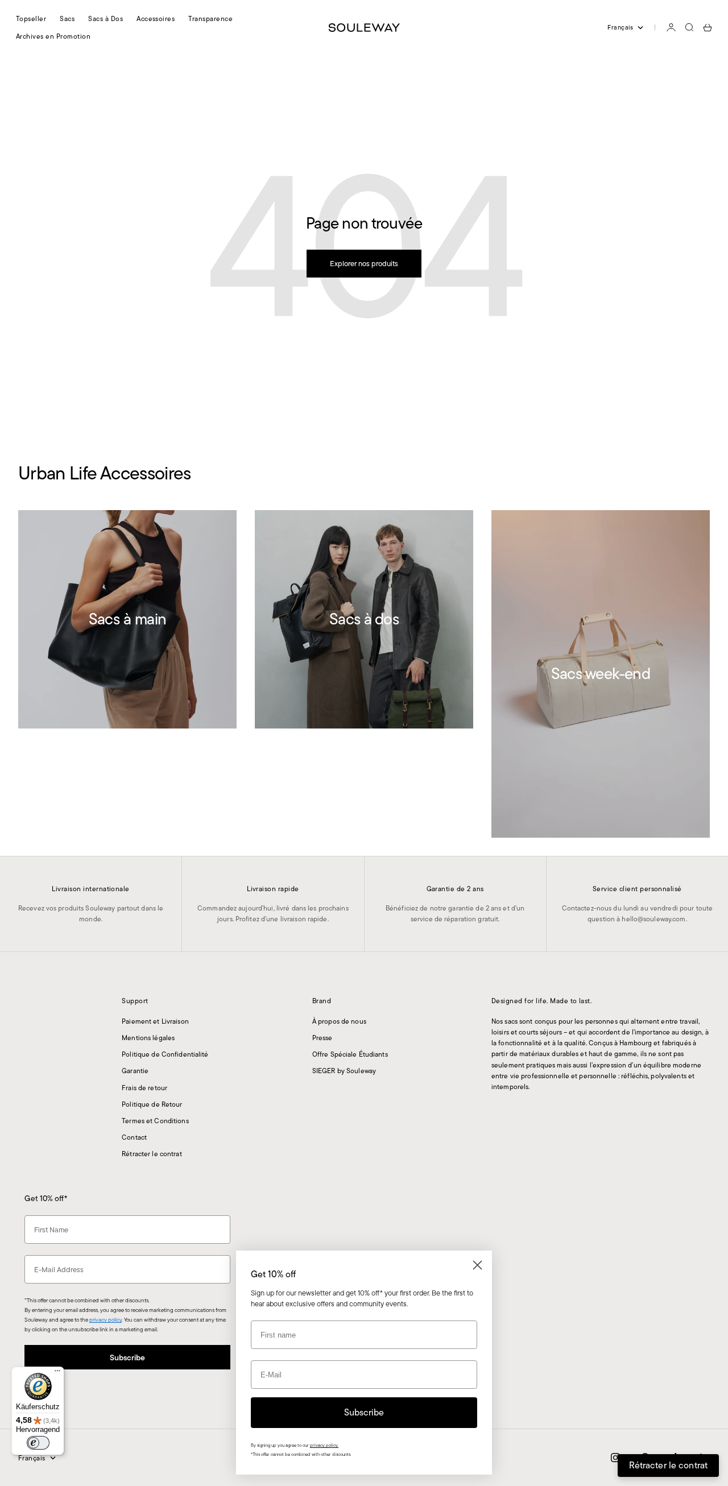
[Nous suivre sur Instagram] (615, 1457)
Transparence (210, 18)
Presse (322, 1037)
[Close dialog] (477, 1265)
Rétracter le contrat (151, 1153)
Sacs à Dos (105, 18)
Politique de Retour (152, 1104)
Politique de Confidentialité (165, 1054)
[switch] (38, 1443)
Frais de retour (144, 1087)
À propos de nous (339, 1021)
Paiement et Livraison (155, 1021)
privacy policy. (324, 1445)
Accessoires (155, 18)
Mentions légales (148, 1037)
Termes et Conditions (155, 1120)
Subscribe (127, 1357)
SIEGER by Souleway (344, 1070)
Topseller (31, 18)
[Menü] (57, 1373)
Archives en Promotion (53, 36)
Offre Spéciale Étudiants (350, 1054)
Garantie (135, 1070)
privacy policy (105, 1319)
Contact (134, 1137)
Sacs (67, 18)
